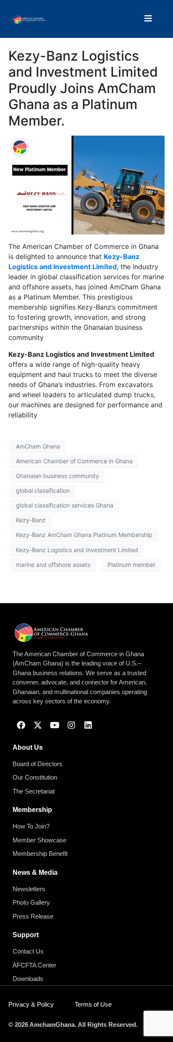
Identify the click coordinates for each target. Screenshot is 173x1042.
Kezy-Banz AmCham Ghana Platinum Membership (84, 534)
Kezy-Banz (31, 520)
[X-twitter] (37, 725)
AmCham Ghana (38, 446)
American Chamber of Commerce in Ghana (74, 461)
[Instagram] (71, 725)
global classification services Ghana (64, 505)
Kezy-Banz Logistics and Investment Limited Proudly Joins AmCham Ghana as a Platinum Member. (83, 88)
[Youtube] (54, 725)
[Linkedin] (88, 725)
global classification (43, 490)
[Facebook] (21, 725)
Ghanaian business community (57, 475)
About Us (28, 747)
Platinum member (131, 564)
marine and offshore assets (53, 564)
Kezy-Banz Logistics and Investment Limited (77, 549)
